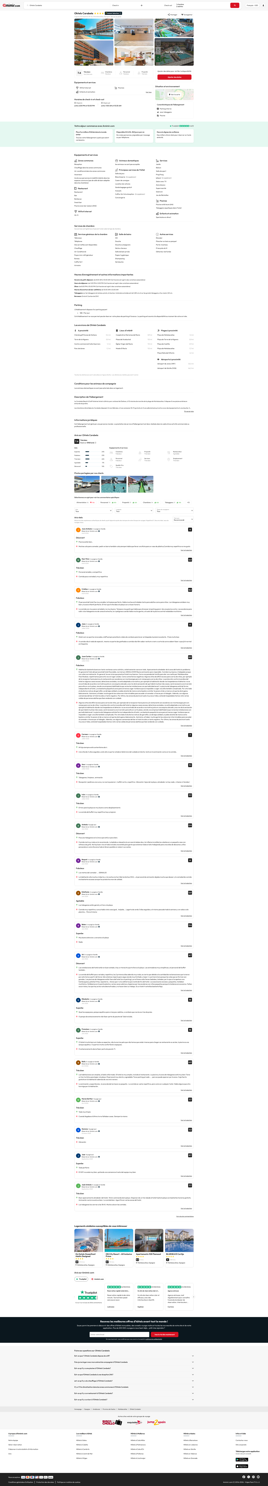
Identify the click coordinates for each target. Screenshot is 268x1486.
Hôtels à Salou (81, 1440)
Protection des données (45, 1482)
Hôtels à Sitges (81, 1458)
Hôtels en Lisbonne (191, 1445)
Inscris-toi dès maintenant (165, 1334)
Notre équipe (13, 1440)
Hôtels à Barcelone (191, 1440)
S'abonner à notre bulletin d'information (23, 1449)
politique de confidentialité (154, 1339)
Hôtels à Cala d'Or (137, 1449)
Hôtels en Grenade (190, 1458)
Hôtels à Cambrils (82, 1449)
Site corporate (241, 1445)
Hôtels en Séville (190, 1449)
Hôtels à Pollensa (137, 1454)
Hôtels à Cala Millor (138, 1440)
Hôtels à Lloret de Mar (84, 1454)
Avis (9, 1454)
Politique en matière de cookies (68, 1482)
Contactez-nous (242, 1440)
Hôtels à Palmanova (138, 1445)
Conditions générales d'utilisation (20, 1482)
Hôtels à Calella (82, 1445)
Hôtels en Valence (190, 1454)
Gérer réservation (15, 1445)
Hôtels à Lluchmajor (138, 1458)
